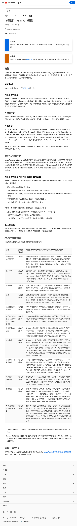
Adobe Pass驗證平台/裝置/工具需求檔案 (57, 452)
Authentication (13, 34)
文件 (6, 16)
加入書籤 (9, 29)
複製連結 (17, 29)
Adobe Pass (14, 16)
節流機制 (26, 88)
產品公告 (29, 59)
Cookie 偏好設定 (53, 518)
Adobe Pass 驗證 (26, 16)
